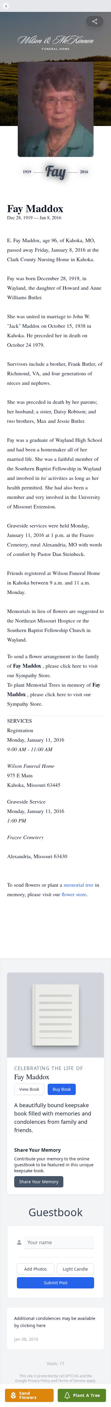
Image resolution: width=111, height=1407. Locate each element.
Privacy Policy (39, 1380)
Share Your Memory (38, 1181)
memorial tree (79, 884)
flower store (74, 894)
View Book (29, 1089)
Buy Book (62, 1089)
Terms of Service (72, 1380)
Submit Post (55, 1282)
